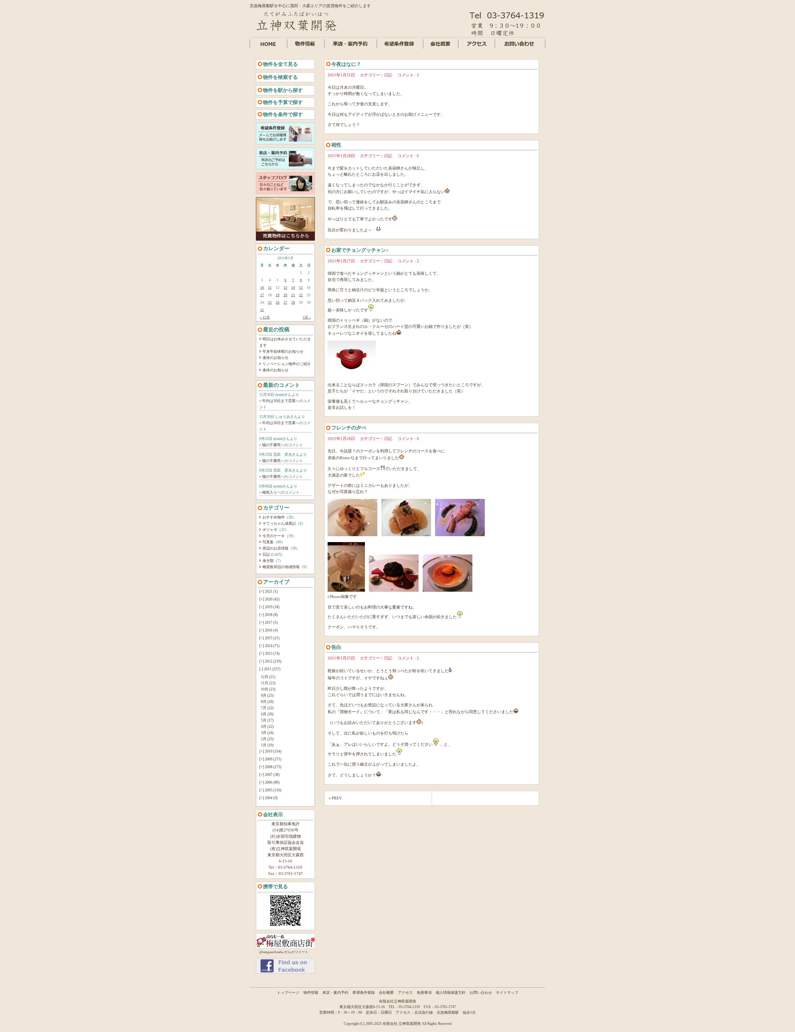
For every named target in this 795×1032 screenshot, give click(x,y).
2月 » (307, 317)
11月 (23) (268, 683)
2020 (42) (269, 599)
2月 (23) (267, 739)
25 (270, 302)
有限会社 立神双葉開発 (402, 1023)
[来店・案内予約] (351, 47)
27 (285, 302)
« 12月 (265, 317)
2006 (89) (269, 782)
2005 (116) (270, 790)
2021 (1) (268, 591)
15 (301, 287)
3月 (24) (267, 733)
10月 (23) (268, 689)
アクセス (405, 992)
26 (277, 302)
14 (293, 287)
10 (262, 287)
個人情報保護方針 (451, 992)
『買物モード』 (350, 711)
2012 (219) (270, 661)
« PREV (335, 798)
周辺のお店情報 (275, 548)
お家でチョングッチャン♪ (359, 250)
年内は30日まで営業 (279, 401)
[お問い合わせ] (520, 47)
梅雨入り (269, 492)
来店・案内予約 (335, 992)
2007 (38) (269, 774)
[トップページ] (296, 32)
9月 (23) (267, 695)
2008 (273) (270, 767)
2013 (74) (269, 653)
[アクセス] (476, 47)
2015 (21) (269, 638)
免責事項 (424, 992)
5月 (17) (267, 720)
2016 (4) (268, 630)
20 (285, 295)
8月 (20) (267, 701)
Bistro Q (347, 457)
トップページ (288, 992)
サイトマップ (507, 992)
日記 (266, 554)
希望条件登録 (363, 992)
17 (262, 295)
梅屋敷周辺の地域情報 (281, 567)
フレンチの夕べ (348, 427)
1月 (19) (267, 745)
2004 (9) (268, 798)
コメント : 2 (408, 75)
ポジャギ (269, 529)
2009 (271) (270, 759)
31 (262, 310)
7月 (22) (267, 708)
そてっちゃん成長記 (279, 523)
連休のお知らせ (275, 357)
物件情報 (310, 992)
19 (277, 295)
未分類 (268, 561)
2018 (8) (268, 615)
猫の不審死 (271, 445)
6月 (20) (267, 714)
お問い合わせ (481, 992)
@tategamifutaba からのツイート (283, 952)
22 (301, 295)
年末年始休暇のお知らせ (282, 351)
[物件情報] (306, 47)
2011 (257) (269, 669)
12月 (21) (268, 677)
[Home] (268, 47)
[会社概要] (440, 47)
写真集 (268, 542)
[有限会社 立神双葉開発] (285, 972)
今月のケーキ (273, 536)
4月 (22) (267, 726)
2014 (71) (269, 646)
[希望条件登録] (400, 47)
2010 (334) (270, 751)
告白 (336, 647)
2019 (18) (269, 607)
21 (293, 295)
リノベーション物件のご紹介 (286, 364)
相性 (336, 144)
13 (285, 287)
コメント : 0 (408, 155)
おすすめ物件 (273, 517)
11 (270, 287)
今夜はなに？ (346, 64)
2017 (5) (268, 622)
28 (293, 302)
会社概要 (386, 992)
